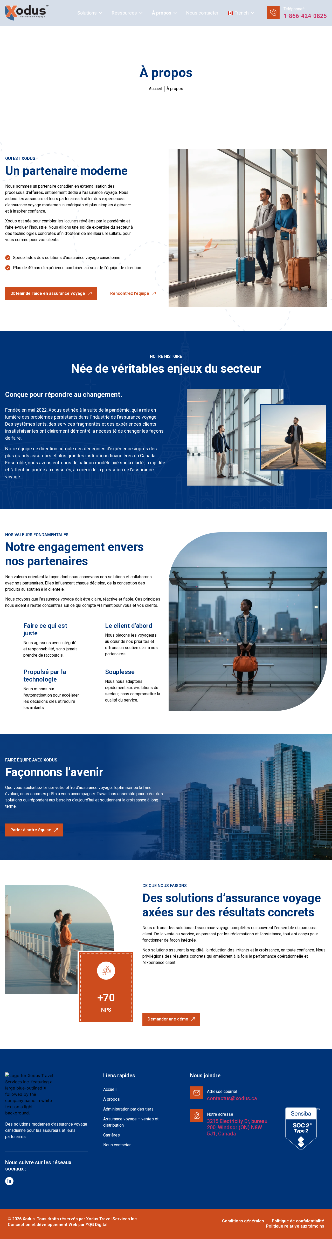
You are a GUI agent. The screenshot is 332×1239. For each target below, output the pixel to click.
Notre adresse (220, 1114)
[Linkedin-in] (9, 1181)
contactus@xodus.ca (232, 1098)
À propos (161, 13)
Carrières (111, 1135)
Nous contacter (202, 13)
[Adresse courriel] (196, 1092)
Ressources (124, 13)
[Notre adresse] (196, 1115)
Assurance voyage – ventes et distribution (130, 1122)
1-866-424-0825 (305, 16)
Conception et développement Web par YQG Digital (57, 1224)
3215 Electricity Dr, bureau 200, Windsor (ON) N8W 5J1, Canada (237, 1127)
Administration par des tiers (128, 1109)
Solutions (87, 13)
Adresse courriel (222, 1091)
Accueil (109, 1089)
